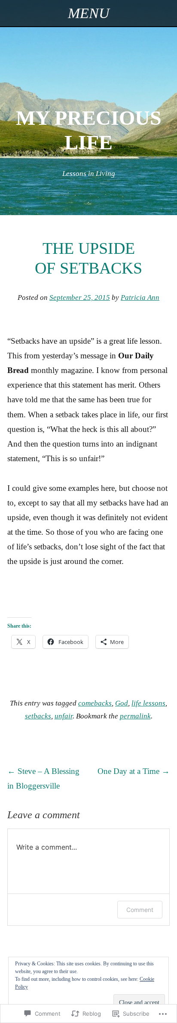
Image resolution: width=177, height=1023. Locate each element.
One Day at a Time (134, 771)
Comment (139, 909)
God (121, 703)
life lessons (148, 703)
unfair (64, 716)
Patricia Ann (140, 297)
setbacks (38, 716)
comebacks (95, 703)
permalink (135, 716)
